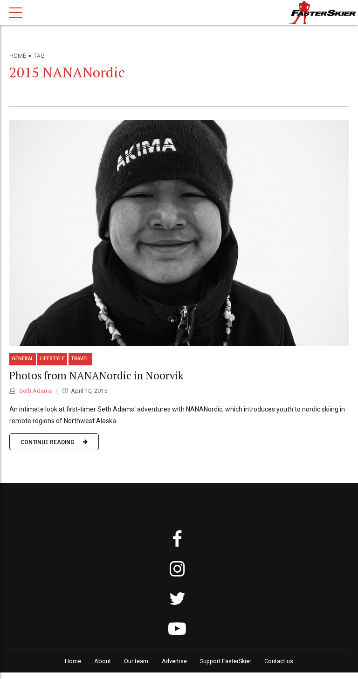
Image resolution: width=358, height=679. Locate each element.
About (102, 661)
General (23, 358)
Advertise (174, 661)
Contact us (278, 661)
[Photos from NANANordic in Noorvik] (179, 233)
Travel (80, 358)
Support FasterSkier (225, 661)
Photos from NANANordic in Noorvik (96, 375)
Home (17, 56)
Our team (136, 661)
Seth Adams (35, 390)
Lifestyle (52, 358)
